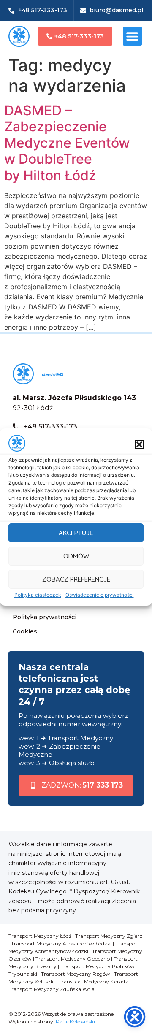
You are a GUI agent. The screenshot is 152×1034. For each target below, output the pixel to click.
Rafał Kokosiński (75, 1021)
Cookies (25, 631)
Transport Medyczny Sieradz (93, 981)
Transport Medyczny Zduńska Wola (51, 989)
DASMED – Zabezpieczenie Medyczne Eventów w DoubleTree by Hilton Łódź (67, 143)
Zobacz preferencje (76, 579)
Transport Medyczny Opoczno (72, 959)
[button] (139, 444)
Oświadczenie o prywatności (99, 595)
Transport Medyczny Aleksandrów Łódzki (61, 943)
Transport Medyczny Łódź (39, 936)
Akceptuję (76, 533)
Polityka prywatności (44, 617)
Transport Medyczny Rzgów (75, 974)
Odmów (76, 556)
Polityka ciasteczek (37, 595)
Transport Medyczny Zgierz (108, 936)
